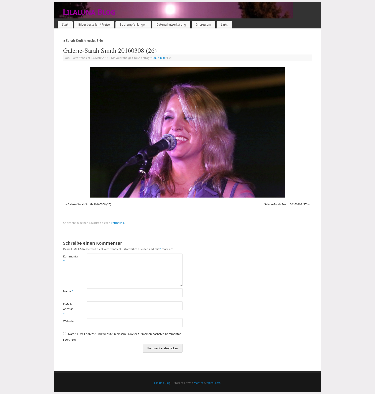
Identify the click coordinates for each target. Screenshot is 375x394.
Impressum (203, 24)
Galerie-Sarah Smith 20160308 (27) (286, 204)
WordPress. (213, 383)
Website (68, 321)
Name (68, 291)
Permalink (117, 223)
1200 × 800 (158, 58)
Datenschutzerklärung (171, 24)
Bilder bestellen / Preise (94, 24)
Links (224, 24)
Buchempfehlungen (133, 24)
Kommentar (69, 259)
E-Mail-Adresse (68, 308)
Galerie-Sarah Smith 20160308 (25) (89, 204)
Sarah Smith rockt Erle (83, 40)
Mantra (198, 383)
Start (65, 24)
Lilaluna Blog (89, 12)
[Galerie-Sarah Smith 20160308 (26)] (187, 132)
